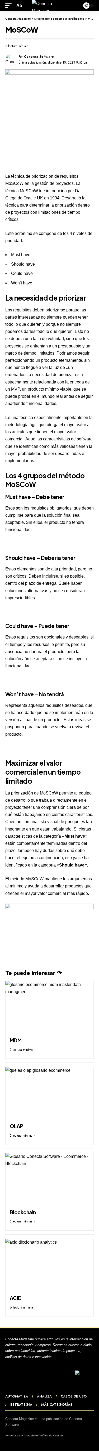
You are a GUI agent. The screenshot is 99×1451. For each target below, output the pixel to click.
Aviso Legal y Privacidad (21, 1435)
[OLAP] (49, 1093)
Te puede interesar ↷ (33, 972)
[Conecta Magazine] (49, 5)
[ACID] (49, 1265)
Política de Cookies (51, 1435)
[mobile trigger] (9, 5)
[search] (75, 5)
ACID (16, 1298)
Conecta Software (39, 56)
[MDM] (49, 1007)
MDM (15, 1040)
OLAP (16, 1126)
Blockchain (23, 1212)
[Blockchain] (49, 1179)
